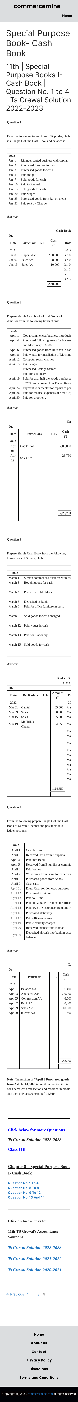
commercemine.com (40, 1393)
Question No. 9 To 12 (24, 1193)
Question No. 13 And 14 (26, 1197)
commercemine (37, 6)
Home (67, 16)
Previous (15, 1294)
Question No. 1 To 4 (23, 1183)
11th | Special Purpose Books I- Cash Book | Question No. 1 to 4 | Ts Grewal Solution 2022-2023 (38, 87)
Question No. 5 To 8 (23, 1188)
